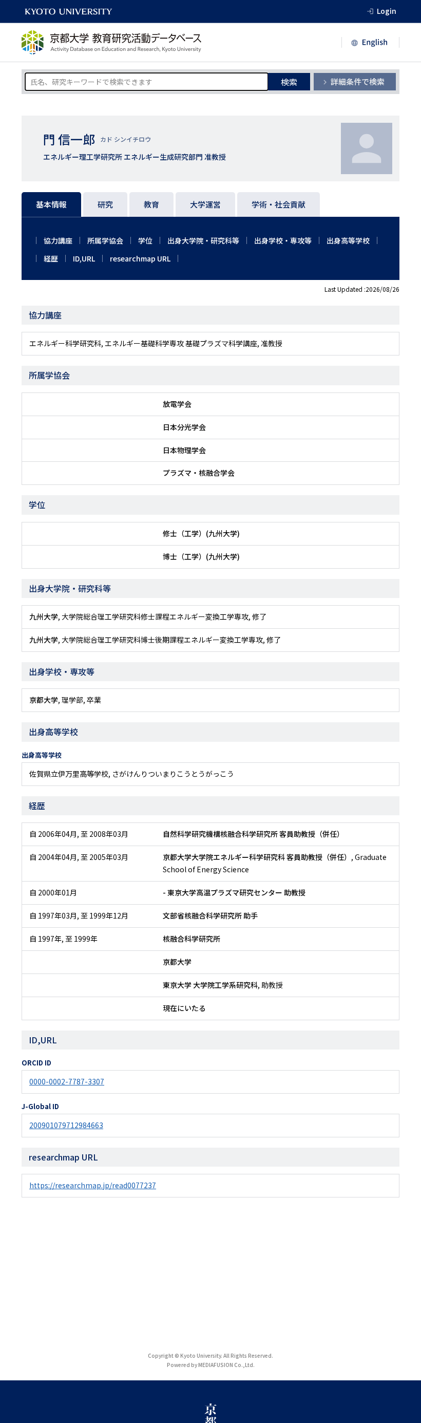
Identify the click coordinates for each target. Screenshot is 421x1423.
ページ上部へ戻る (401, 1403)
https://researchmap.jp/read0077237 (92, 1185)
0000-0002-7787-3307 (66, 1081)
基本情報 (51, 204)
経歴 (51, 258)
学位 (145, 240)
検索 (289, 82)
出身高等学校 (348, 240)
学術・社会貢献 (278, 204)
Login (386, 11)
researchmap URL (140, 258)
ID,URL (84, 258)
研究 (105, 204)
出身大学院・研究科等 (203, 240)
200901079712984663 (66, 1125)
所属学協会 (105, 240)
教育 (151, 204)
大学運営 (205, 204)
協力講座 (58, 240)
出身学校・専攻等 (283, 240)
